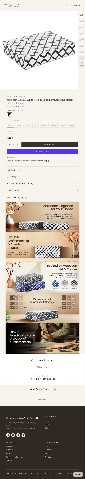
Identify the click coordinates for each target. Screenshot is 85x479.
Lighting (47, 424)
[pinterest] (22, 198)
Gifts (45, 428)
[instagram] (18, 435)
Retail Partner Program (14, 457)
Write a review (41, 363)
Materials (9, 450)
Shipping (47, 450)
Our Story (9, 446)
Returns (46, 453)
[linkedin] (13, 435)
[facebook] (15, 198)
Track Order (48, 457)
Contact (9, 461)
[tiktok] (23, 435)
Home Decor (48, 421)
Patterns (9, 453)
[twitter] (18, 198)
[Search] (66, 5)
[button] (5, 5)
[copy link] (26, 198)
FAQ (45, 446)
